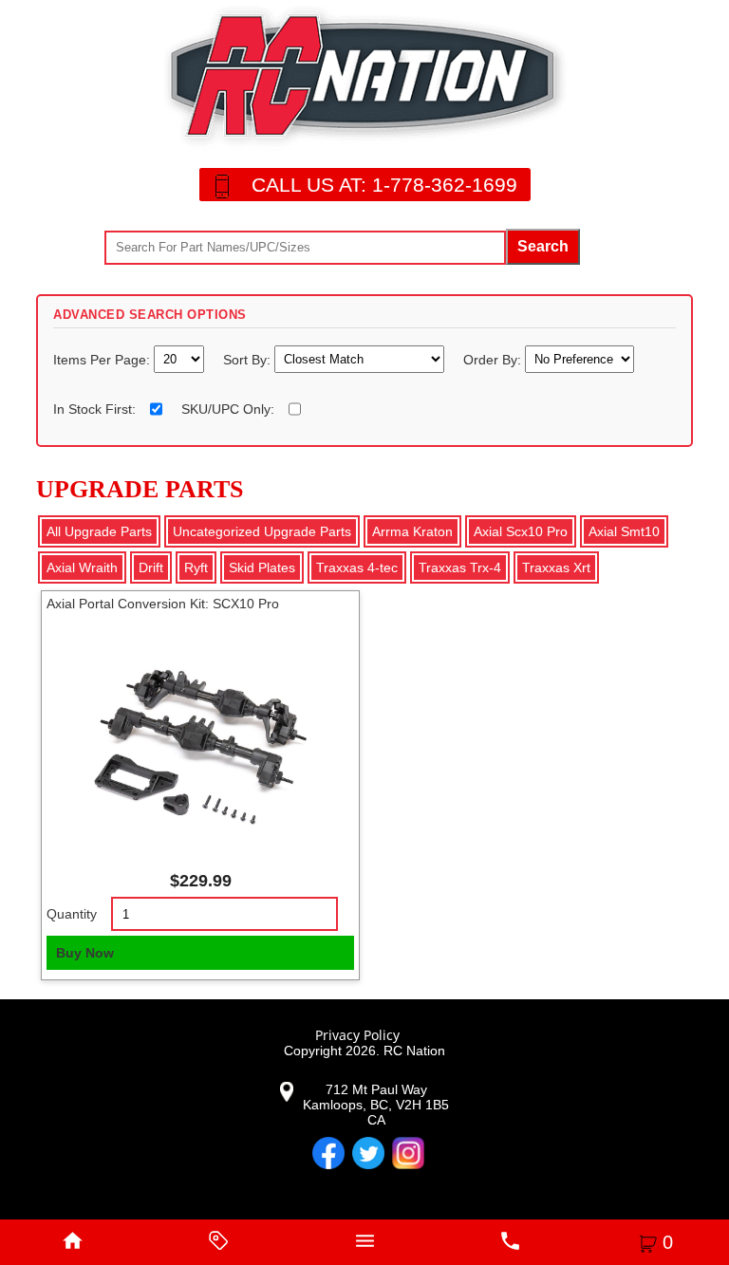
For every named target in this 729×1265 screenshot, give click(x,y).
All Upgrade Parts (99, 531)
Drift (151, 567)
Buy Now (85, 952)
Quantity (72, 913)
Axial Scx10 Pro (521, 531)
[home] (73, 1242)
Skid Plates (262, 567)
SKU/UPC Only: (227, 409)
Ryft (196, 567)
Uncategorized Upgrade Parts (262, 531)
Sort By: (248, 359)
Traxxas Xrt (556, 567)
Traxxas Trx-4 (460, 567)
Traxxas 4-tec (357, 567)
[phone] (511, 1242)
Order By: (494, 359)
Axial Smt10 (624, 531)
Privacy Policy (357, 1035)
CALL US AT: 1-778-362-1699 (384, 184)
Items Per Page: (103, 359)
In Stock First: (94, 409)
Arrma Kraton (412, 531)
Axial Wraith (82, 567)
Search (543, 246)
